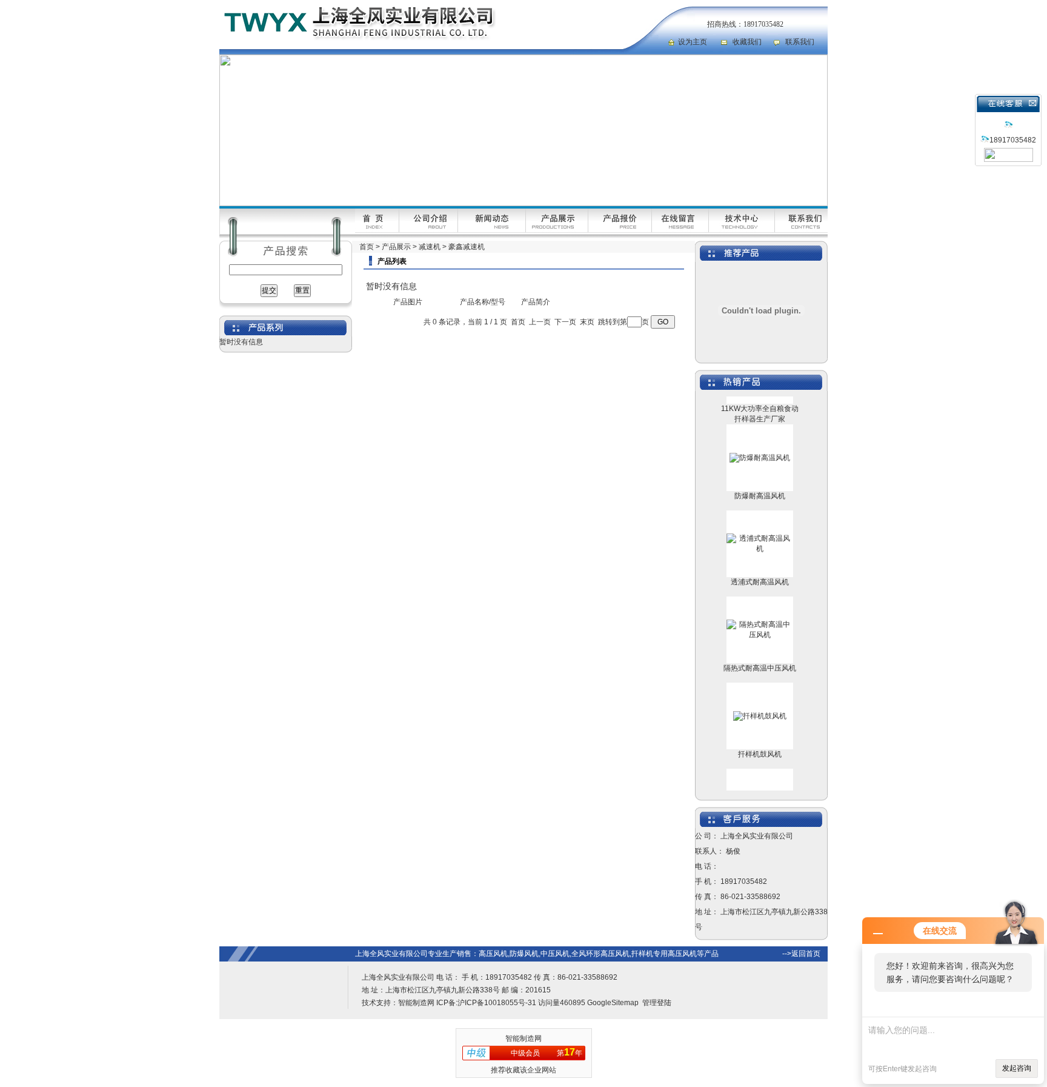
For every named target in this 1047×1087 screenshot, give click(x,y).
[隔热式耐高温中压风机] (759, 623)
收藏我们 (747, 42)
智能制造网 (416, 1002)
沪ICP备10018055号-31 (496, 1002)
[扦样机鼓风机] (759, 704)
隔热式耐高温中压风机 (759, 656)
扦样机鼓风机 (760, 742)
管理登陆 (656, 1002)
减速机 (429, 246)
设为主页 (692, 42)
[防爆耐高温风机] (760, 446)
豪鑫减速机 (466, 246)
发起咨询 (1016, 1068)
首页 (366, 246)
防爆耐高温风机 (759, 484)
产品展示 (396, 246)
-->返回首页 (801, 953)
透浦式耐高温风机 (760, 570)
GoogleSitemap (613, 1002)
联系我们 (799, 42)
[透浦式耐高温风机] (759, 537)
